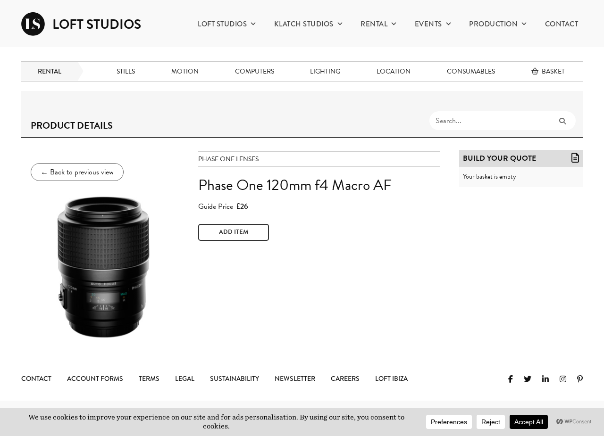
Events (428, 24)
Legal (184, 378)
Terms (149, 378)
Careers (345, 378)
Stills (126, 71)
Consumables (471, 71)
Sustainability (234, 378)
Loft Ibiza (391, 378)
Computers (254, 71)
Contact (562, 24)
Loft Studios (222, 24)
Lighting (325, 71)
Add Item (233, 232)
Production (493, 24)
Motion (185, 71)
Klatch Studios (304, 24)
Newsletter (295, 378)
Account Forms (95, 378)
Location (394, 71)
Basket (553, 71)
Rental (374, 24)
